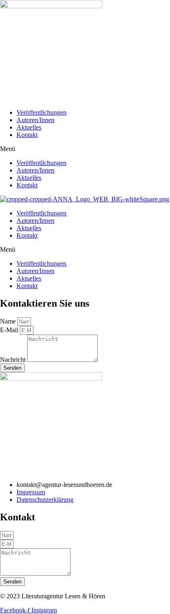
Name (8, 321)
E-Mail (10, 329)
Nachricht (13, 359)
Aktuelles (29, 127)
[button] (85, 149)
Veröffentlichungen (41, 112)
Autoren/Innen (35, 119)
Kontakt (27, 134)
